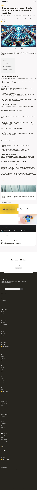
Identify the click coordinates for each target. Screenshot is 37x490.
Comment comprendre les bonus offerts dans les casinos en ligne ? (13, 240)
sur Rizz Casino (23, 161)
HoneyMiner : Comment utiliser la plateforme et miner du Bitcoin (26, 209)
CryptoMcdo (5, 21)
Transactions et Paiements (7, 69)
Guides (3, 5)
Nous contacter (18, 268)
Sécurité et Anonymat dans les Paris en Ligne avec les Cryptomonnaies (14, 237)
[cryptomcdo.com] (4, 2)
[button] (33, 1)
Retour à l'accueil (3, 48)
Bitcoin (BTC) (3, 180)
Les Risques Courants (6, 63)
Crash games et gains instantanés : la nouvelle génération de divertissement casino (16, 230)
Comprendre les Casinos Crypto (8, 62)
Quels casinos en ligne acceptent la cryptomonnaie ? (11, 243)
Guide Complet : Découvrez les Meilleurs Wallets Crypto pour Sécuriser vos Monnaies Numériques (11, 219)
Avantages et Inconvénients (7, 66)
